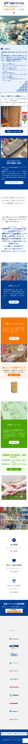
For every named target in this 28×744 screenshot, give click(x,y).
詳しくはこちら (14, 182)
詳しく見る (14, 302)
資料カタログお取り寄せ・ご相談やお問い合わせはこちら (14, 733)
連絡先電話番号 (17, 59)
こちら (15, 67)
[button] (3, 116)
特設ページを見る (14, 375)
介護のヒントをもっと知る (14, 131)
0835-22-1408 (10, 9)
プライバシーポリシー (14, 737)
